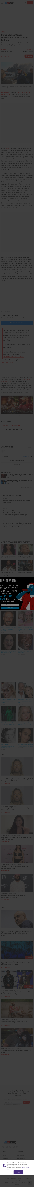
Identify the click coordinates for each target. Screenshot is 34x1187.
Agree (18, 1172)
